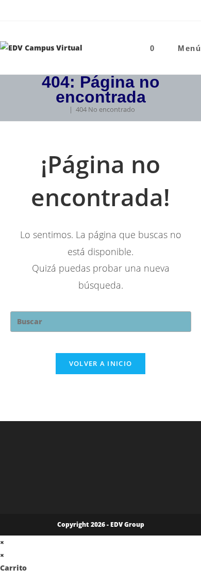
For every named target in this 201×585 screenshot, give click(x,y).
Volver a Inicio (100, 363)
